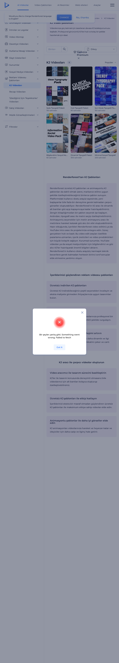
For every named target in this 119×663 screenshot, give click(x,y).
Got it (59, 347)
